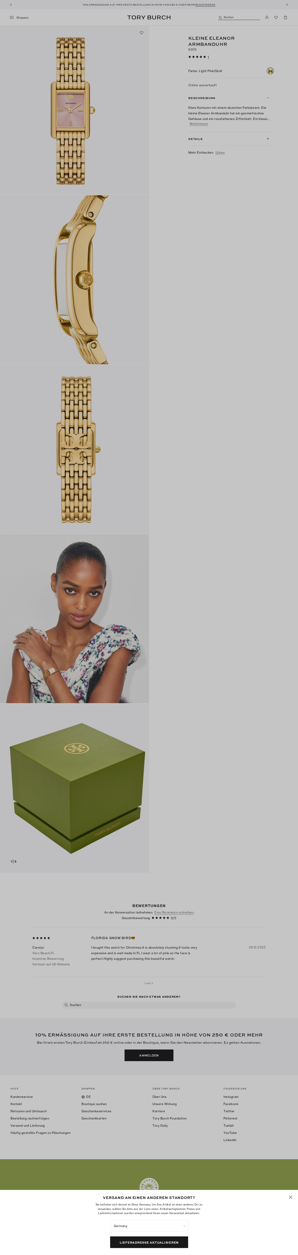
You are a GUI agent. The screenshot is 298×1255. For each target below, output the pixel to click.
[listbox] (149, 1226)
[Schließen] (291, 1197)
